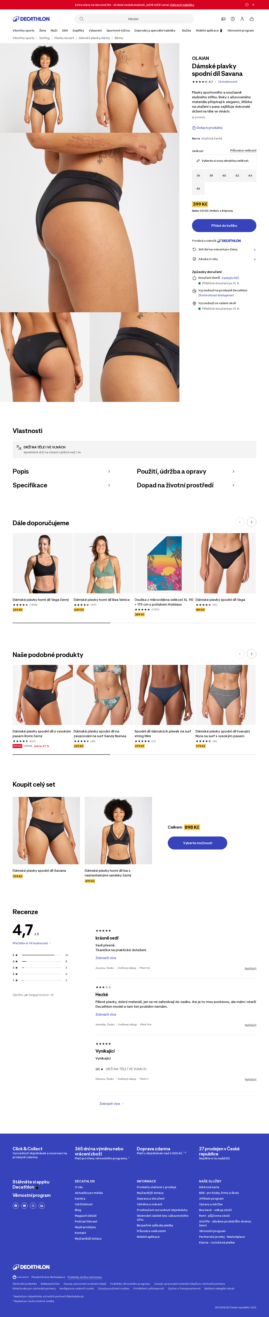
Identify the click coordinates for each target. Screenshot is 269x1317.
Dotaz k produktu (210, 128)
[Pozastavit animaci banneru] (247, 5)
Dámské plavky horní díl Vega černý (41, 600)
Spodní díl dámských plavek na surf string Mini (162, 733)
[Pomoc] (232, 19)
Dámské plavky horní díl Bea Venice (102, 600)
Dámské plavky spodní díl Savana (39, 871)
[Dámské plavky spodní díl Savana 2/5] (45, 88)
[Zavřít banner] (253, 5)
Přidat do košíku (224, 226)
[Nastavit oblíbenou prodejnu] (223, 19)
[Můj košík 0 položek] (251, 19)
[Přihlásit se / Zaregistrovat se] (242, 19)
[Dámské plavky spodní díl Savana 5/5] (134, 357)
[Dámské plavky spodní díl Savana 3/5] (89, 222)
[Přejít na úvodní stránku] (31, 19)
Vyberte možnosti (197, 843)
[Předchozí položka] (240, 522)
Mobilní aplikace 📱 (209, 30)
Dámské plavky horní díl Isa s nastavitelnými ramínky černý (108, 873)
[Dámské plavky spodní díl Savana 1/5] (134, 88)
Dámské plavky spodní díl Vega (220, 600)
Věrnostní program (240, 30)
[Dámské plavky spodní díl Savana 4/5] (45, 357)
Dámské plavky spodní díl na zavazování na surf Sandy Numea (100, 733)
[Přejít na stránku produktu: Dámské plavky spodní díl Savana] (46, 830)
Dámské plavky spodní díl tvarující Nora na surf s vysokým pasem (223, 733)
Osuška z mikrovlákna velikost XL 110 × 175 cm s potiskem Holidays (163, 602)
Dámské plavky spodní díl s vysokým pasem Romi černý (42, 733)
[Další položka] (251, 522)
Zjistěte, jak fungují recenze (31, 994)
